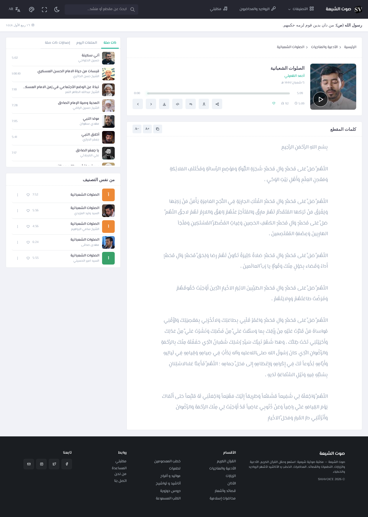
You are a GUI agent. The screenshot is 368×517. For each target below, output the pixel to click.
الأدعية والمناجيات (324, 47)
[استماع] (320, 99)
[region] (63, 108)
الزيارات (231, 476)
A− (137, 129)
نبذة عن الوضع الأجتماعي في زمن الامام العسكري (60, 87)
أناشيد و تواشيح (168, 483)
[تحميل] (164, 104)
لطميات (175, 469)
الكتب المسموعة (168, 498)
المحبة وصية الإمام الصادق (78, 103)
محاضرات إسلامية (223, 498)
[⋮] (17, 195)
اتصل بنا (120, 481)
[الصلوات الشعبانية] (151, 104)
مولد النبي (91, 119)
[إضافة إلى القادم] (190, 104)
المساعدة (119, 468)
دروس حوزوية (170, 491)
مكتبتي (120, 461)
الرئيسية (350, 47)
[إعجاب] (28, 195)
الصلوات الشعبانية (290, 47)
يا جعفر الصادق (87, 150)
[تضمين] (177, 104)
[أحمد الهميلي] (204, 104)
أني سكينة (90, 55)
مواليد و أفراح (170, 476)
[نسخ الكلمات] (157, 129)
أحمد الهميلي (294, 76)
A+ (147, 129)
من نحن (120, 474)
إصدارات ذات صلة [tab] (57, 43)
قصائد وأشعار (225, 491)
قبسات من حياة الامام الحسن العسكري (68, 71)
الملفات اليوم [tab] (86, 43)
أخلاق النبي (90, 135)
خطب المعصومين (167, 461)
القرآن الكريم (226, 461)
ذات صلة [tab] (109, 43)
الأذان (231, 483)
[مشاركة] (217, 104)
